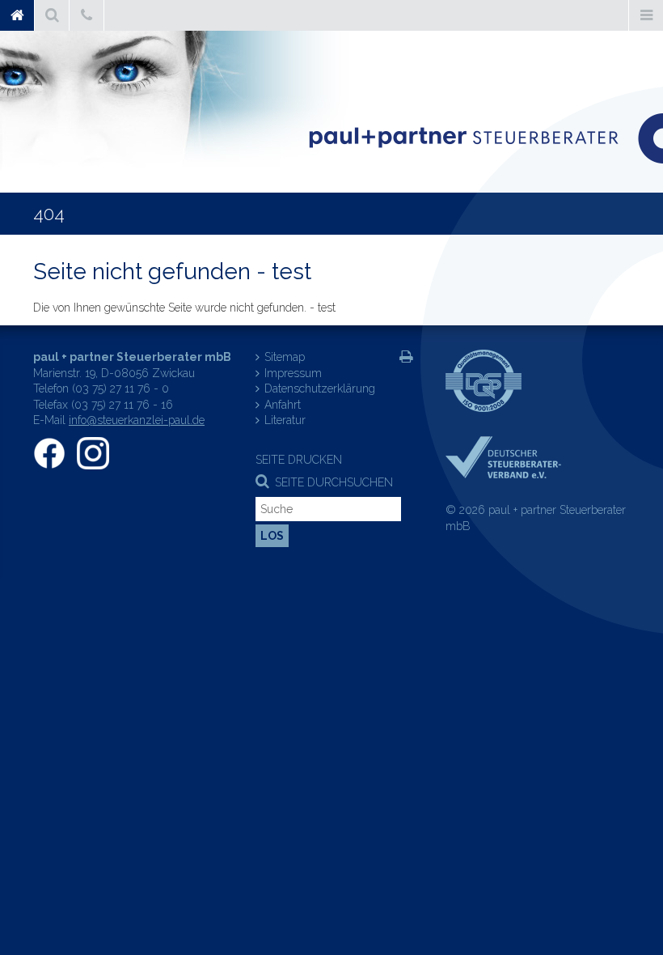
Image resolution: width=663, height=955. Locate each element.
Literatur (285, 420)
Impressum (293, 373)
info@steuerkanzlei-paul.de (137, 420)
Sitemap (284, 356)
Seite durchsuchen (334, 482)
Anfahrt (282, 404)
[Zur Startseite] (485, 138)
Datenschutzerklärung (319, 388)
